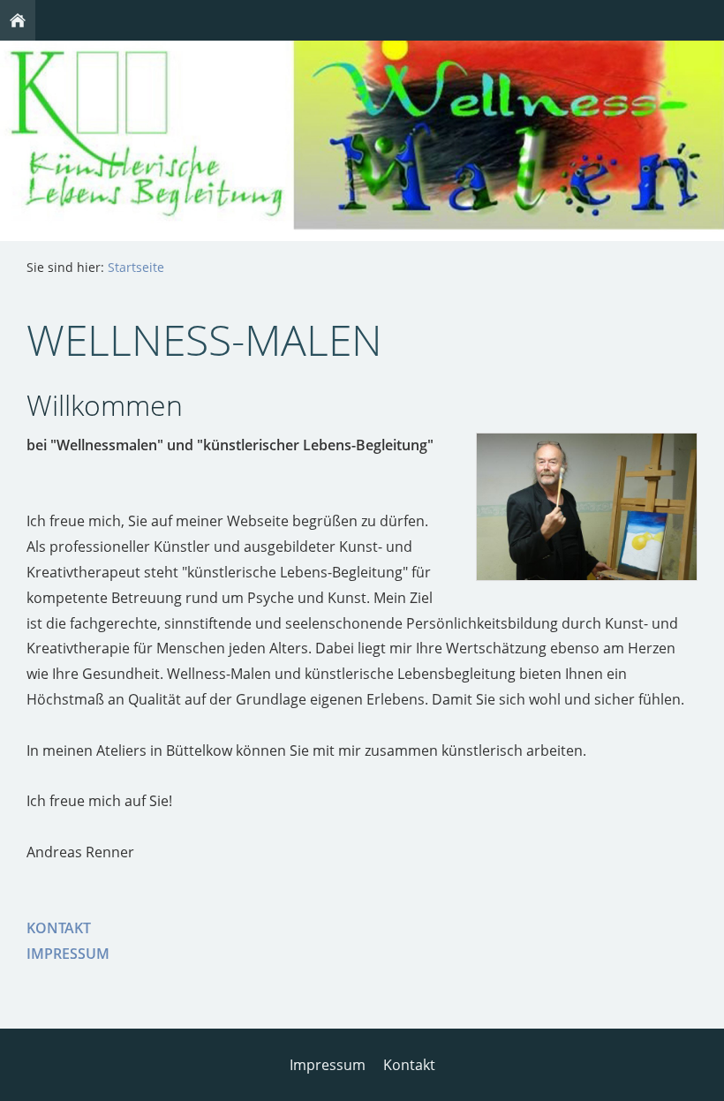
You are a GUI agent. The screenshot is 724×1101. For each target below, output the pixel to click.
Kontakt (409, 1065)
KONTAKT (58, 928)
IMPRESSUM (67, 953)
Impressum (328, 1065)
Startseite (136, 267)
